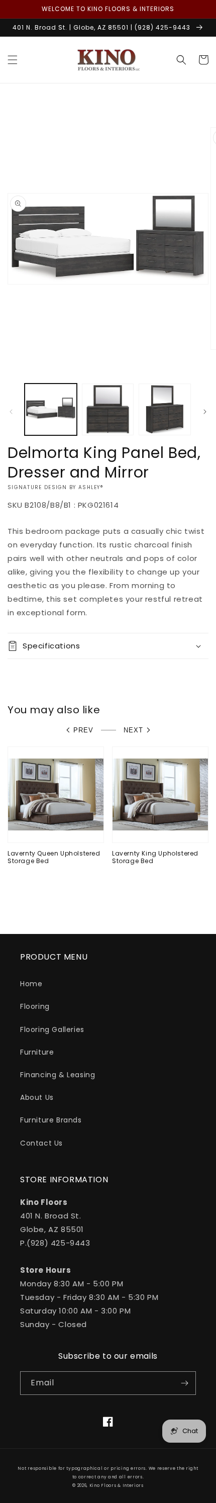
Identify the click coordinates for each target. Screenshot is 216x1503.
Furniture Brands (51, 1120)
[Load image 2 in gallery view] (108, 410)
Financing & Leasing (57, 1075)
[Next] (205, 412)
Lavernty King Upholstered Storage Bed (155, 857)
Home (31, 984)
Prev (83, 730)
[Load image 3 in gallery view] (165, 410)
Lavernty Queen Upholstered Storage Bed (54, 857)
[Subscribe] (184, 1383)
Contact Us (41, 1143)
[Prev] (11, 412)
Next (133, 730)
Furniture (37, 1052)
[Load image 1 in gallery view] (51, 410)
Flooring (35, 1006)
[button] (13, 60)
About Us (37, 1097)
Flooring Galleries (52, 1029)
